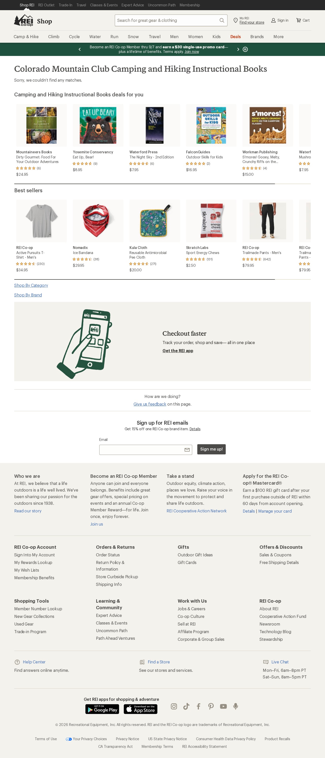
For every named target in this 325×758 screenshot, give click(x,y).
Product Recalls (277, 738)
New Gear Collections (34, 616)
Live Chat (280, 661)
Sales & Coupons (275, 554)
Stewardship (271, 639)
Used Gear (24, 623)
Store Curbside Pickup (117, 576)
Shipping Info (109, 584)
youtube (223, 706)
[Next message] (238, 49)
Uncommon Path (111, 630)
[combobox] (171, 20)
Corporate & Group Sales (201, 639)
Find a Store (159, 661)
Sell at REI (187, 623)
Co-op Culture (191, 616)
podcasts (236, 706)
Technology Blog (275, 631)
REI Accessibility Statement (204, 746)
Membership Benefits (34, 577)
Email (103, 439)
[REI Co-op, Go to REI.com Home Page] (23, 20)
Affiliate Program (193, 631)
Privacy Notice (127, 738)
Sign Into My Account (34, 554)
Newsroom (269, 623)
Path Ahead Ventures (115, 638)
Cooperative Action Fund (282, 616)
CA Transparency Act (115, 746)
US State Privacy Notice (167, 738)
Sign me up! (211, 449)
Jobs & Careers (191, 608)
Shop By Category (31, 285)
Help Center (34, 661)
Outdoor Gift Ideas (195, 554)
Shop (44, 21)
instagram (174, 706)
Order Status (108, 554)
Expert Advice (109, 615)
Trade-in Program (30, 631)
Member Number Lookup (38, 608)
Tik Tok (186, 706)
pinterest (211, 706)
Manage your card (274, 511)
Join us (96, 524)
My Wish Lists (26, 570)
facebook (198, 706)
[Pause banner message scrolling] (244, 49)
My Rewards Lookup (33, 562)
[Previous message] (80, 49)
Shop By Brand (28, 294)
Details (195, 429)
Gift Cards (187, 562)
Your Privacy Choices (89, 738)
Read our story (27, 510)
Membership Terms (157, 746)
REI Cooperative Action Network (197, 510)
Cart (306, 20)
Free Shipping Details (279, 562)
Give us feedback (150, 404)
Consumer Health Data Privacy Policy (226, 738)
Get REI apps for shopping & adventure (121, 699)
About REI (269, 608)
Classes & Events (111, 622)
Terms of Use (46, 738)
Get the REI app (177, 350)
